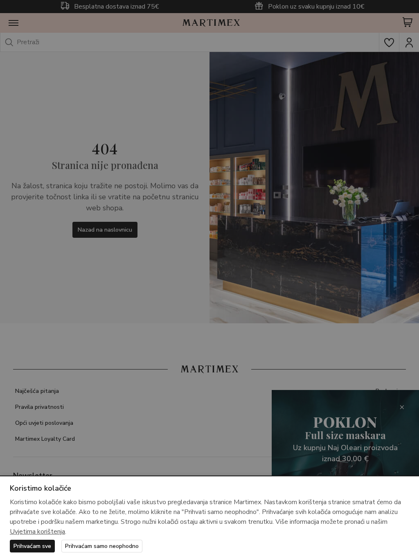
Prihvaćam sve (32, 546)
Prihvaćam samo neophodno (102, 546)
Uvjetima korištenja (37, 531)
